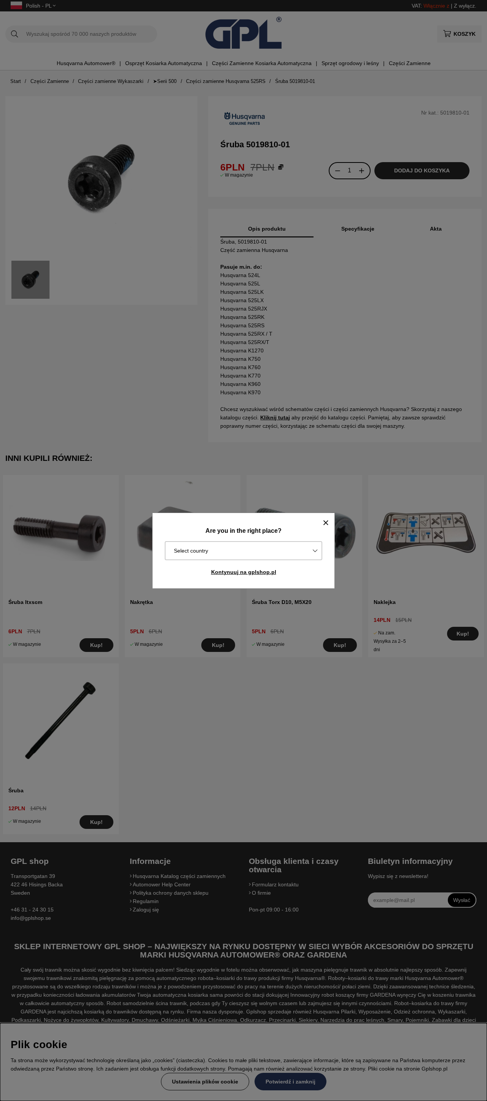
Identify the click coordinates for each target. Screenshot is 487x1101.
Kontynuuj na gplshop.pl (243, 572)
